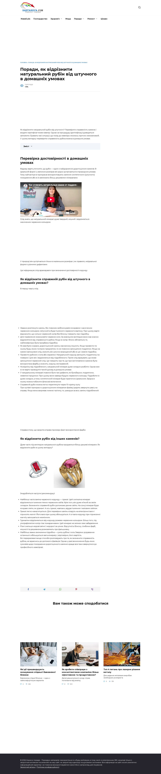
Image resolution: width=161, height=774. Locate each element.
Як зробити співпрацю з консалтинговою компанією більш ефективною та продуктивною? (80, 672)
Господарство (40, 19)
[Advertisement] (80, 43)
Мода (68, 19)
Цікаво (104, 19)
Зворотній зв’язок (27, 767)
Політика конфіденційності (48, 767)
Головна (23, 62)
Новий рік (25, 19)
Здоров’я (55, 19)
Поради (78, 19)
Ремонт (91, 19)
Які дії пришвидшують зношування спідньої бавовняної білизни (38, 672)
